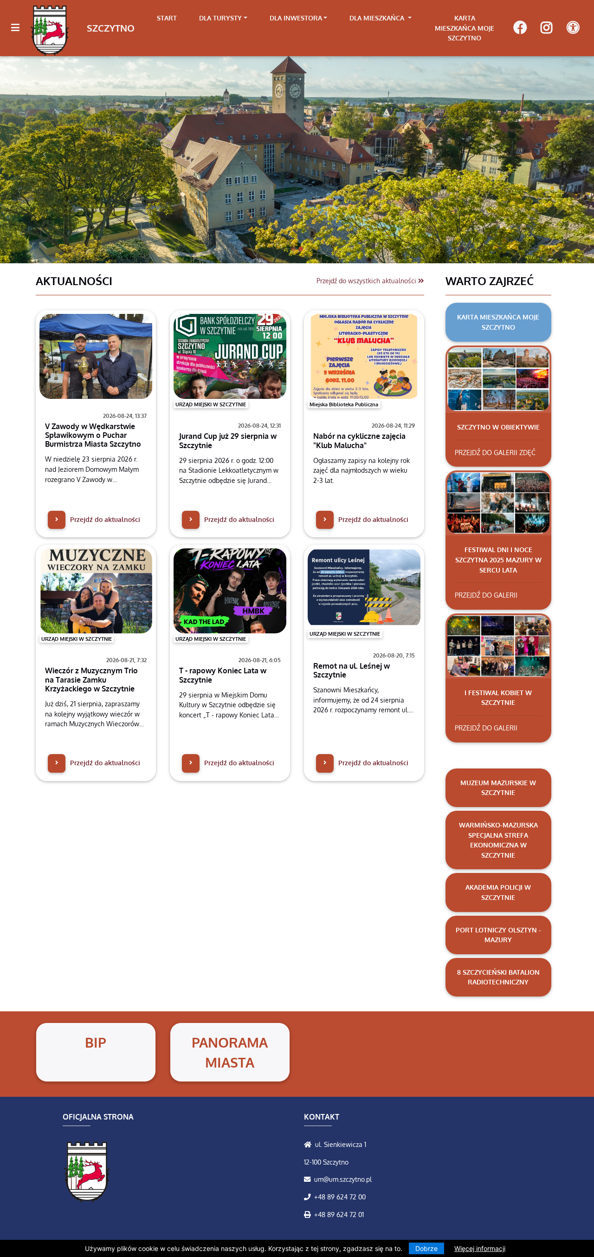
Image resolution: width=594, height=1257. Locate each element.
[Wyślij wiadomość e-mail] (309, 1179)
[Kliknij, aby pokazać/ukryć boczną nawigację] (19, 28)
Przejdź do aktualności (104, 519)
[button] (44, 154)
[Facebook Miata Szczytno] (520, 28)
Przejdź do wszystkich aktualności (367, 280)
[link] (223, 18)
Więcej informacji (479, 1248)
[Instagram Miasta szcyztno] (546, 28)
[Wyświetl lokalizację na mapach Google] (309, 1144)
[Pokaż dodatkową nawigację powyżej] (573, 28)
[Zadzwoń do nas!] (309, 1196)
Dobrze (426, 1248)
